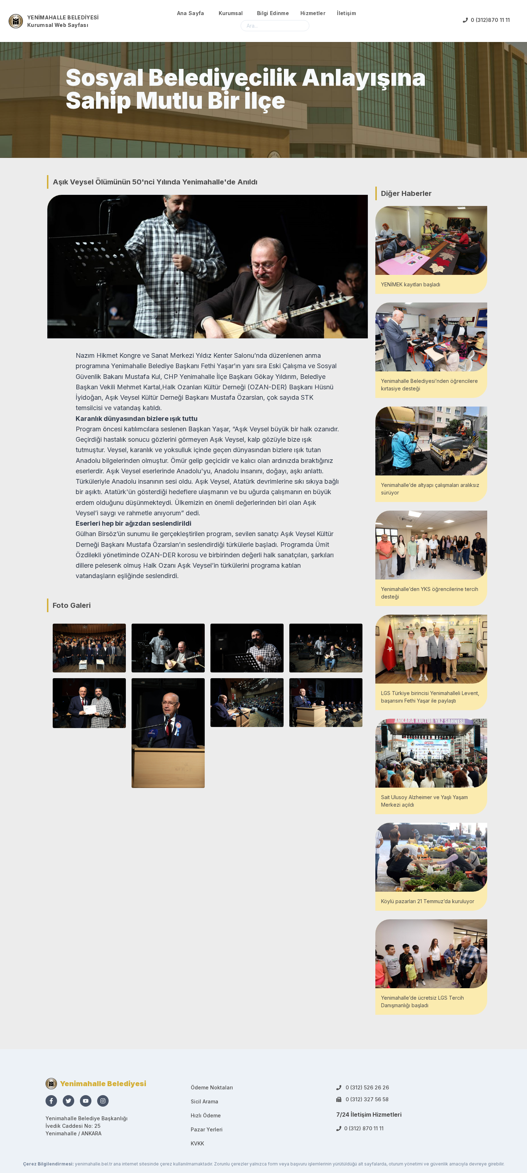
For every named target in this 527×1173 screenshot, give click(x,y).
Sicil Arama (204, 1101)
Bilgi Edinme (273, 13)
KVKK (197, 1143)
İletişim (346, 13)
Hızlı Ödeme (206, 1115)
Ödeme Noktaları (212, 1087)
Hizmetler (313, 13)
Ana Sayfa (190, 13)
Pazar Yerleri (207, 1129)
